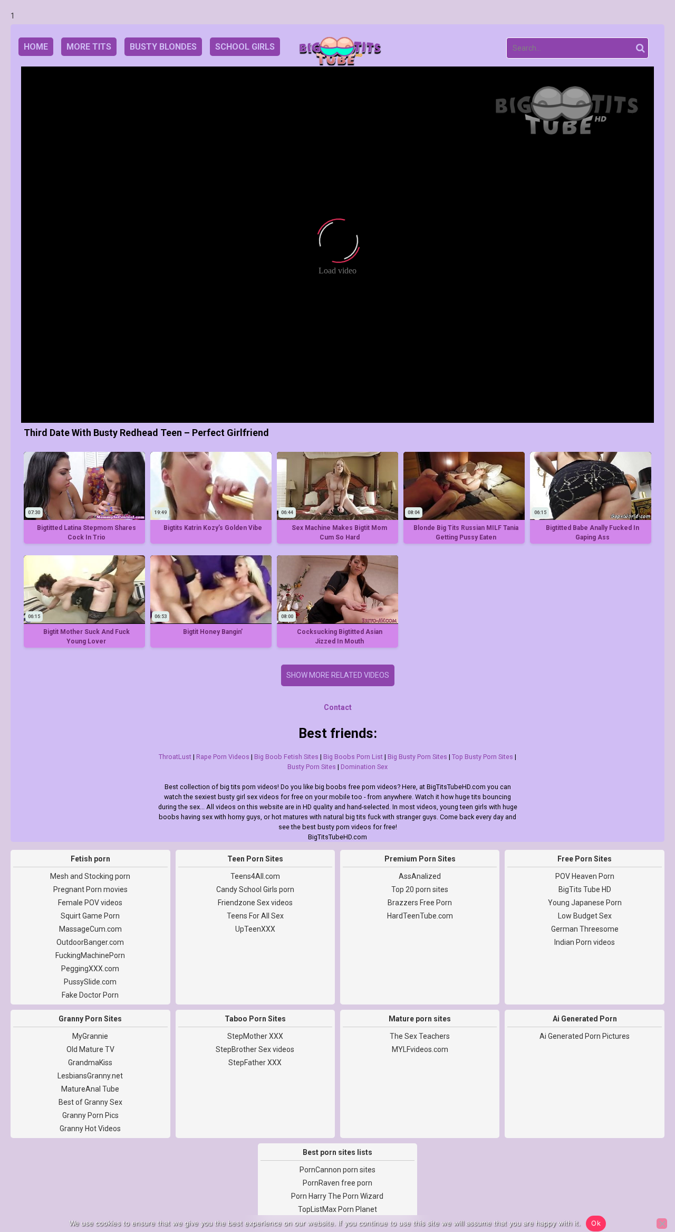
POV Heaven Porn (584, 876)
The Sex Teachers (420, 1036)
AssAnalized (420, 876)
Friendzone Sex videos (255, 902)
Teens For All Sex (255, 916)
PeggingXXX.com (90, 968)
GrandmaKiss (90, 1062)
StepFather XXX (255, 1062)
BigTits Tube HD (584, 889)
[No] (662, 1223)
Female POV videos (90, 902)
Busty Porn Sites (311, 767)
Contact (338, 707)
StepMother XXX (255, 1036)
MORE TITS (88, 47)
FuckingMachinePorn (90, 955)
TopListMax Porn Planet (337, 1209)
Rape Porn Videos (222, 757)
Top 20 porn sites (419, 889)
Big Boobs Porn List (353, 757)
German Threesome (585, 929)
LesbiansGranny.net (90, 1076)
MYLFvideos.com (420, 1049)
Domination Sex (364, 767)
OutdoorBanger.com (90, 942)
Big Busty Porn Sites (417, 757)
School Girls (245, 47)
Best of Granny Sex (90, 1102)
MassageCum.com (90, 929)
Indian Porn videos (584, 942)
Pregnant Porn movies (90, 889)
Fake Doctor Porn (90, 995)
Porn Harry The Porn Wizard (337, 1196)
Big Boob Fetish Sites (286, 757)
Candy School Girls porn (255, 889)
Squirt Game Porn (90, 916)
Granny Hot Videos (90, 1128)
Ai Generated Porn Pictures (584, 1036)
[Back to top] (643, 1184)
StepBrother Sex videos (255, 1049)
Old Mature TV (90, 1049)
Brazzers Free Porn (420, 902)
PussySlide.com (90, 982)
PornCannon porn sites (337, 1169)
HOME (36, 47)
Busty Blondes (163, 47)
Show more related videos (337, 675)
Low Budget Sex (585, 916)
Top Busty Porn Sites (482, 757)
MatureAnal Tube (90, 1089)
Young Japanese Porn (585, 902)
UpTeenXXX (255, 929)
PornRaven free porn (337, 1183)
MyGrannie (90, 1036)
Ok (596, 1223)
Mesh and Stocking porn (90, 876)
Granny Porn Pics (90, 1115)
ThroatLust (175, 757)
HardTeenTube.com (420, 916)
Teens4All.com (255, 876)
